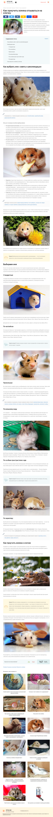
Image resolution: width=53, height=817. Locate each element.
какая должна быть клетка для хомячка (27, 204)
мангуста (16, 537)
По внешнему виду (13, 54)
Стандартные (12, 46)
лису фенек (7, 537)
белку (26, 404)
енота (44, 535)
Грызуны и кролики (11, 667)
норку (11, 537)
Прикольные (12, 51)
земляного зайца (44, 404)
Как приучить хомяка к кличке (14, 61)
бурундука (30, 404)
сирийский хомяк (38, 116)
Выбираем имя (11, 44)
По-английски (12, 49)
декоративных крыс (38, 402)
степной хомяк (30, 116)
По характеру (12, 59)
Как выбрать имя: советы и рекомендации (17, 42)
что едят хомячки (13, 204)
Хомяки (5, 667)
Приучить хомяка (21, 667)
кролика (41, 535)
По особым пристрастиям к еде (16, 56)
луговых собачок (12, 404)
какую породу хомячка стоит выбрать (26, 202)
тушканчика (36, 404)
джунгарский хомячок (10, 117)
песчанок (19, 404)
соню (23, 404)
